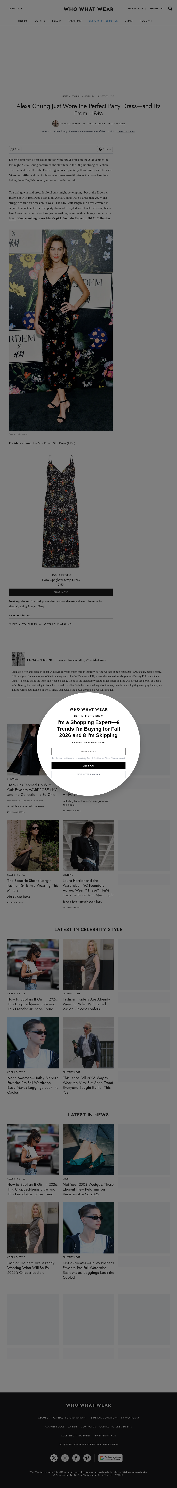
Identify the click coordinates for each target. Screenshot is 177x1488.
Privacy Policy (110, 758)
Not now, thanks (88, 774)
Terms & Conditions (94, 758)
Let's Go (88, 765)
